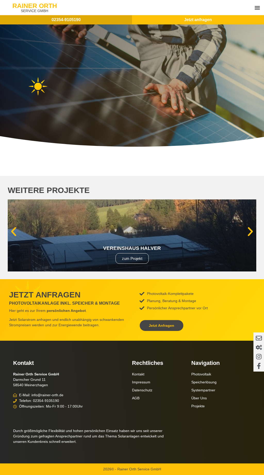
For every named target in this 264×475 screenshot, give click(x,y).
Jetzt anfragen (198, 19)
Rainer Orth (34, 5)
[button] (257, 7)
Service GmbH (34, 11)
